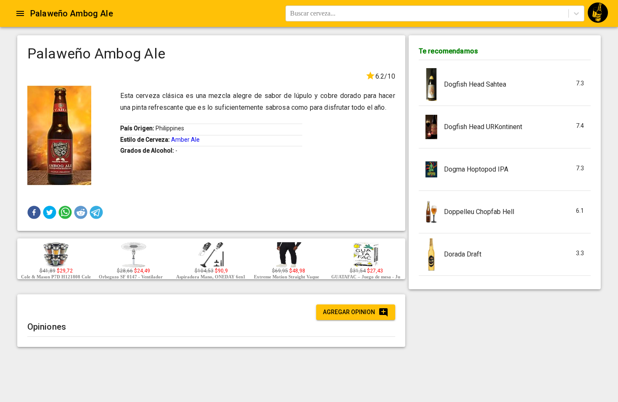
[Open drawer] (20, 13)
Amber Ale (185, 139)
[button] (34, 212)
